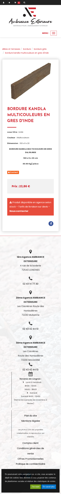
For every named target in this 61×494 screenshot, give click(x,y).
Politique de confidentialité (30, 464)
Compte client (30, 443)
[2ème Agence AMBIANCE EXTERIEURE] (30, 17)
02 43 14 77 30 (30, 283)
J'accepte (35, 487)
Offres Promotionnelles (31, 458)
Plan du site (30, 415)
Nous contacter (19, 211)
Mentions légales (30, 421)
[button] (25, 2)
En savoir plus (49, 487)
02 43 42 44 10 (30, 328)
